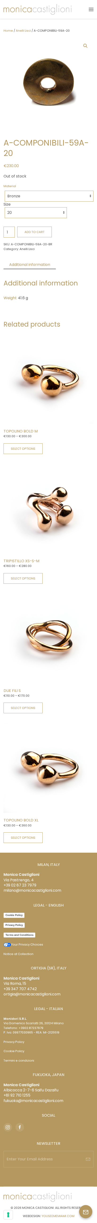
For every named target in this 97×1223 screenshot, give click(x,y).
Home (8, 30)
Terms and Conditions (19, 935)
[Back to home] (38, 9)
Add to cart (34, 232)
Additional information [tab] (29, 264)
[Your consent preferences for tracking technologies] (8, 1214)
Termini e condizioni (19, 1060)
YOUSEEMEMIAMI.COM (58, 1216)
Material (10, 186)
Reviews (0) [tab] (72, 264)
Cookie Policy (14, 915)
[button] (91, 9)
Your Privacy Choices (27, 944)
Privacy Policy (14, 925)
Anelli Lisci (23, 30)
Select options (23, 448)
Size (7, 204)
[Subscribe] (88, 1159)
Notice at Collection (18, 954)
